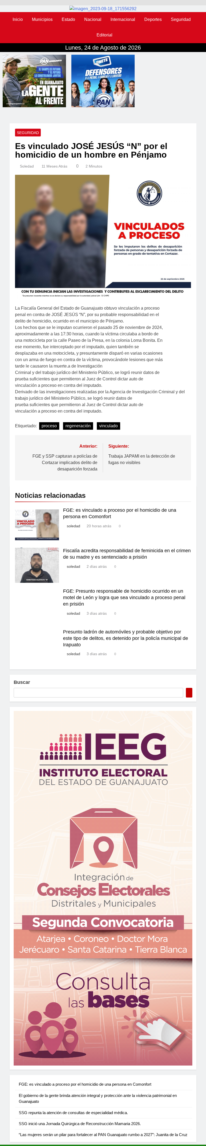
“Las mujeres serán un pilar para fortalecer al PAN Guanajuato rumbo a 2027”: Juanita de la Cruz (103, 1134)
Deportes (153, 19)
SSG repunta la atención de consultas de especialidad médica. (73, 1112)
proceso (49, 426)
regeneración (78, 426)
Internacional (123, 19)
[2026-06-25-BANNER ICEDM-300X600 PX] (103, 888)
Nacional (92, 19)
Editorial (104, 35)
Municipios (42, 19)
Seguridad (181, 19)
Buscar (22, 682)
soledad (27, 166)
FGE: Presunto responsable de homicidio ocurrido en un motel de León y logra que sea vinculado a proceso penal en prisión (124, 597)
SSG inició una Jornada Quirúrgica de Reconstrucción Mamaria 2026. (80, 1123)
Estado (68, 19)
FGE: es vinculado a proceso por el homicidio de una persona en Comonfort (85, 1084)
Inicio (18, 19)
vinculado (108, 426)
